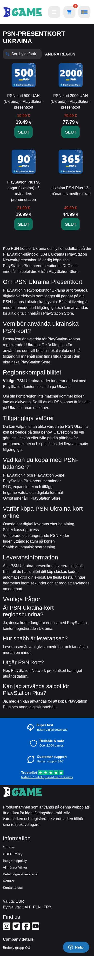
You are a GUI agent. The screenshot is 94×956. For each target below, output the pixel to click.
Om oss (9, 847)
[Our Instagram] (7, 928)
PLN (37, 907)
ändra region (60, 54)
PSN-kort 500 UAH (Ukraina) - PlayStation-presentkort (24, 101)
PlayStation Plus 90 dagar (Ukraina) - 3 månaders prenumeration (23, 191)
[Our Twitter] (17, 928)
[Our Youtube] (36, 928)
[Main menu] (54, 12)
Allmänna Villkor (15, 867)
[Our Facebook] (26, 928)
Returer (8, 881)
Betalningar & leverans (20, 874)
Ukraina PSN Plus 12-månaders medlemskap (71, 191)
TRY (48, 907)
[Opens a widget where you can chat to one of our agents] (76, 948)
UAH (26, 907)
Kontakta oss (13, 887)
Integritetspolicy (15, 861)
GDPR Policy (12, 854)
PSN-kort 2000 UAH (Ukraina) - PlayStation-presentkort (71, 101)
